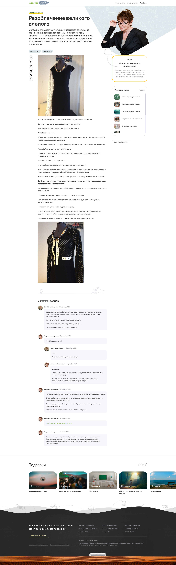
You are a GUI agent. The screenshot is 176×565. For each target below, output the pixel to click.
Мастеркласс (94, 491)
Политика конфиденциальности (38, 545)
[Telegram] (31, 71)
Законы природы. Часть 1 (131, 104)
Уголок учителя (132, 3)
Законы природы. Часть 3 (131, 97)
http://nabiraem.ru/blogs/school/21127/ (59, 423)
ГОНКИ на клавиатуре (132, 525)
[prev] (140, 465)
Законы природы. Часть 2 (131, 111)
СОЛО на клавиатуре (109, 525)
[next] (145, 465)
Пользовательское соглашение (59, 545)
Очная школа (120, 3)
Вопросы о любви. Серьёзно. (132, 119)
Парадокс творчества (129, 126)
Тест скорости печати (86, 525)
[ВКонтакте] (31, 57)
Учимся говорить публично (70, 491)
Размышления (122, 90)
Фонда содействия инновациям (106, 543)
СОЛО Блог (106, 531)
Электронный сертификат (88, 528)
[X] (31, 66)
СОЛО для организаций (110, 528)
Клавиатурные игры (131, 528)
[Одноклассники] (31, 62)
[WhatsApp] (31, 79)
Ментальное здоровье (38, 491)
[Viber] (31, 75)
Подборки (143, 3)
